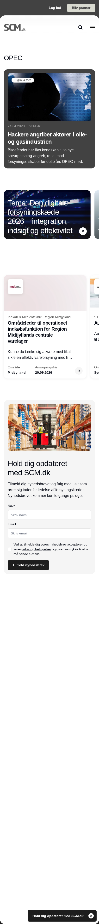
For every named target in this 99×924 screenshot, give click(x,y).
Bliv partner (81, 8)
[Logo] (15, 27)
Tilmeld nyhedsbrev (28, 565)
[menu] (92, 27)
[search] (80, 27)
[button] (83, 231)
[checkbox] (10, 549)
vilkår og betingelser (36, 549)
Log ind (55, 8)
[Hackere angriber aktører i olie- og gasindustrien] (49, 118)
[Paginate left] (7, 214)
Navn (11, 506)
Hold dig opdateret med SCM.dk (58, 916)
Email (12, 524)
